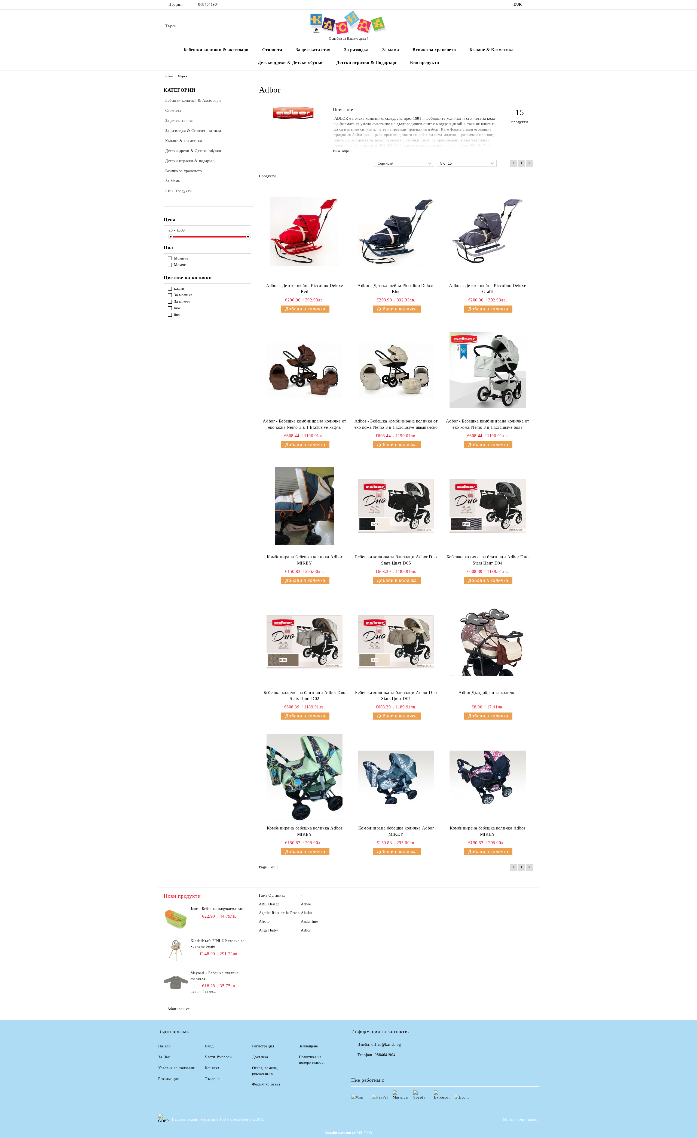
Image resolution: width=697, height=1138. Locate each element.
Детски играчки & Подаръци (366, 62)
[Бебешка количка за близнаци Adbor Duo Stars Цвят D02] (305, 641)
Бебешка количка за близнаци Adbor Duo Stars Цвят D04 (487, 559)
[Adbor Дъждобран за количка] (488, 641)
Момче (180, 265)
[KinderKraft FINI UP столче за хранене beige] (176, 950)
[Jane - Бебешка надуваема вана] (176, 918)
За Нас (164, 1057)
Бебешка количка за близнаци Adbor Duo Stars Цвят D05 (396, 559)
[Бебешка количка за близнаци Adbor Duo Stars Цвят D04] (488, 506)
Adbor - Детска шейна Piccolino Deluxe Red (304, 288)
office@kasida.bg (386, 1045)
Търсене (212, 1079)
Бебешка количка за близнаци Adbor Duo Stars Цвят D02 (305, 695)
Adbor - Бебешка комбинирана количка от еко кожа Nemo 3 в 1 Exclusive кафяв (304, 424)
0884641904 (208, 4)
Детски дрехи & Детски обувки (290, 62)
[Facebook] (530, 5)
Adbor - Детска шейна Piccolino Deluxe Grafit (487, 288)
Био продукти (424, 62)
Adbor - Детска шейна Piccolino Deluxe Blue (396, 288)
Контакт (212, 1068)
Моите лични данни (521, 1119)
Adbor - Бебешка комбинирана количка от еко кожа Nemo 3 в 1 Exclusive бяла (487, 424)
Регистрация (263, 1046)
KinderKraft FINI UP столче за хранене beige (217, 943)
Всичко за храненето (434, 49)
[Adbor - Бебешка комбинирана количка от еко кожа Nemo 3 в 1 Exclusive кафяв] (305, 370)
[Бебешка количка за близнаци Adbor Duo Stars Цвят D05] (396, 506)
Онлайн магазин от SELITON (348, 1133)
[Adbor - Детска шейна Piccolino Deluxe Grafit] (487, 231)
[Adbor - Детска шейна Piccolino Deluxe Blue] (396, 231)
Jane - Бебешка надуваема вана (218, 909)
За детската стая (313, 49)
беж (177, 308)
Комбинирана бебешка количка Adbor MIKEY (304, 559)
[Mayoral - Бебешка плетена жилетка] (176, 982)
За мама (390, 49)
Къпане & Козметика (491, 49)
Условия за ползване (176, 1068)
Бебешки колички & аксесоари (216, 49)
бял (177, 315)
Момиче (181, 258)
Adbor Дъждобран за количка (487, 692)
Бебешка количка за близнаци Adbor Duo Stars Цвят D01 (396, 695)
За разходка (356, 49)
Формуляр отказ (266, 1084)
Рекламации (169, 1079)
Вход (209, 1046)
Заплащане (308, 1046)
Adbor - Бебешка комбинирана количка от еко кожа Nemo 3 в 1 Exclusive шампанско (396, 424)
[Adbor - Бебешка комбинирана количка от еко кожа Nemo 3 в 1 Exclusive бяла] (488, 370)
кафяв (179, 288)
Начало (168, 76)
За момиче (183, 295)
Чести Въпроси (218, 1057)
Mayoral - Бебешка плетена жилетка (215, 975)
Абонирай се (178, 1009)
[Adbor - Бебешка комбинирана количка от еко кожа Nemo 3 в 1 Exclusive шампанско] (396, 370)
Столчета (272, 49)
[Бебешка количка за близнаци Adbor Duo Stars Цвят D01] (396, 641)
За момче (182, 302)
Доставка (260, 1057)
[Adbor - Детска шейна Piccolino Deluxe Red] (305, 231)
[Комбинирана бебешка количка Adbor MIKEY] (304, 506)
